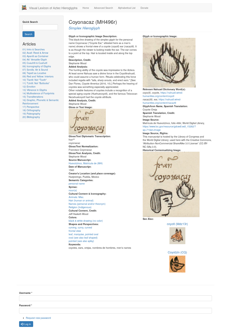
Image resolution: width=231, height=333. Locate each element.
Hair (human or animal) (81, 200)
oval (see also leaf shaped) (83, 237)
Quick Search (30, 21)
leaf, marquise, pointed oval (83, 234)
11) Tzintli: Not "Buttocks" (36, 83)
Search (28, 34)
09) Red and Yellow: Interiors (37, 76)
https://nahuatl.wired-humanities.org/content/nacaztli (162, 101)
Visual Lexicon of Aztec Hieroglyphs (53, 8)
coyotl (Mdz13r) (177, 223)
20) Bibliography (31, 117)
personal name (77, 183)
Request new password (38, 317)
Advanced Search (103, 7)
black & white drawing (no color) (86, 220)
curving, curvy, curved (80, 227)
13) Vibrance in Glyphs (34, 90)
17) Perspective (30, 106)
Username (25, 292)
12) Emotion (29, 86)
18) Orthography (31, 110)
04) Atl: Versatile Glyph (34, 59)
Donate (144, 7)
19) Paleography (31, 113)
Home (86, 7)
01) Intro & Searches (33, 49)
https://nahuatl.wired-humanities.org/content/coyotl (163, 94)
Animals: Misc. (76, 197)
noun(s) (73, 190)
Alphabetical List (126, 7)
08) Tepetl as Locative (34, 73)
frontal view (75, 230)
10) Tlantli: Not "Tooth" (34, 79)
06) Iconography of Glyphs (36, 66)
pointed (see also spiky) (81, 241)
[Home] (25, 7)
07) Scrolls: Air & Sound (35, 69)
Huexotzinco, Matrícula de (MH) (86, 163)
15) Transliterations (32, 96)
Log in (27, 324)
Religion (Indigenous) (80, 207)
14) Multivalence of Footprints (38, 93)
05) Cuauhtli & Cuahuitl (34, 63)
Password (25, 305)
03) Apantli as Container (35, 56)
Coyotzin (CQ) (177, 252)
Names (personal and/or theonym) (87, 203)
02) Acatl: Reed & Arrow (35, 52)
